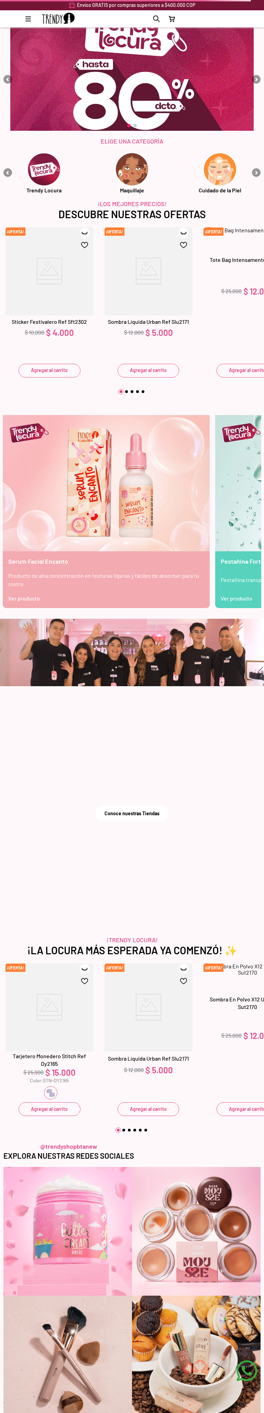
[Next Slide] (256, 79)
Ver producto (24, 598)
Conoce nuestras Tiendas (132, 813)
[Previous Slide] (7, 79)
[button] (156, 18)
